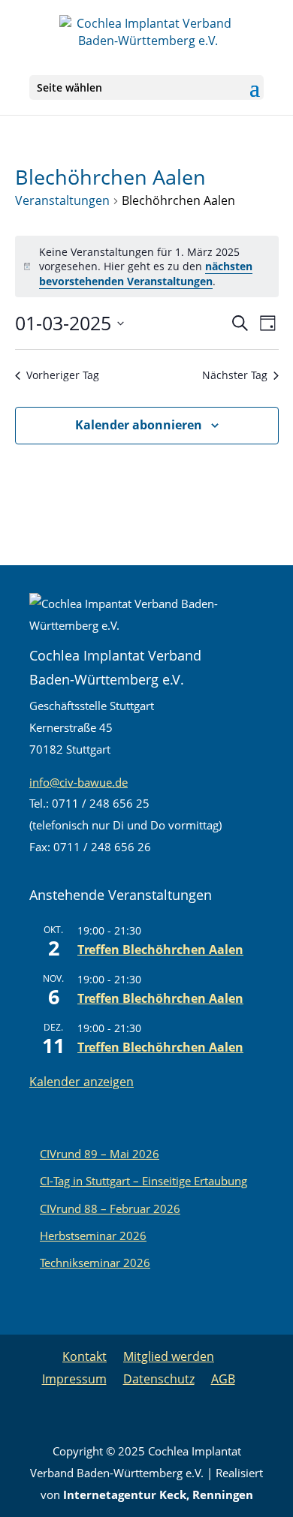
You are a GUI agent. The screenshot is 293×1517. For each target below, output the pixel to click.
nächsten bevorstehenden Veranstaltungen (145, 273)
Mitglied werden (168, 1356)
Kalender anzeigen (81, 1081)
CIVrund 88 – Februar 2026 (110, 1208)
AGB (223, 1379)
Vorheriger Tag (62, 375)
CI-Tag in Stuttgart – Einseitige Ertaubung (143, 1180)
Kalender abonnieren (138, 425)
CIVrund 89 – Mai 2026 (99, 1153)
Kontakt (84, 1356)
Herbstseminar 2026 (93, 1235)
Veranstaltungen (62, 200)
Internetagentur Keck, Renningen (158, 1494)
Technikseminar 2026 (95, 1262)
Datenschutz (159, 1379)
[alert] (147, 266)
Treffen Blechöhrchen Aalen (160, 949)
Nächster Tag (234, 375)
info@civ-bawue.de (78, 782)
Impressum (74, 1379)
